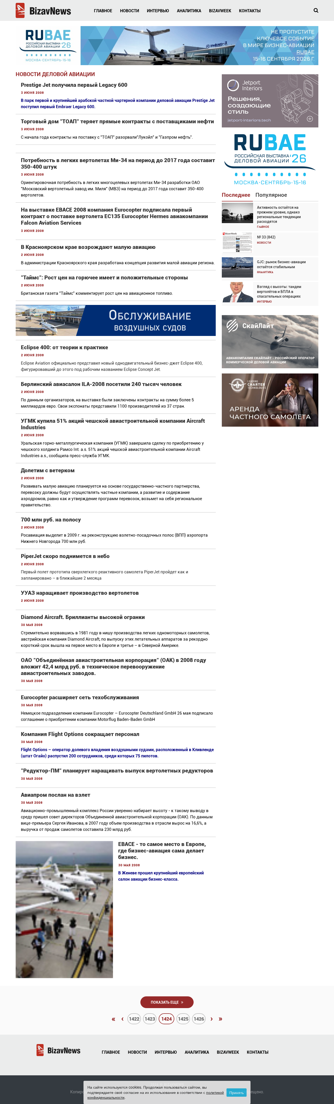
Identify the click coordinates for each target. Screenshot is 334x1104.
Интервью (158, 10)
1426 (199, 1019)
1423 (150, 1019)
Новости (129, 10)
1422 (134, 1019)
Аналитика (189, 10)
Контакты (250, 10)
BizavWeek (220, 10)
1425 (183, 1019)
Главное (103, 10)
